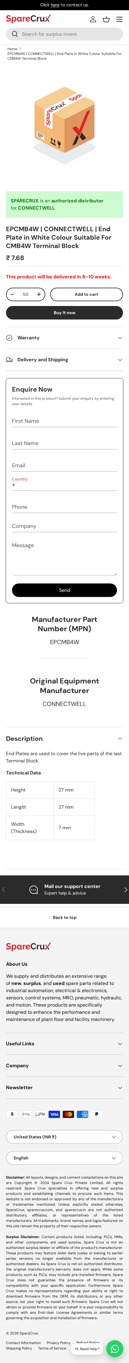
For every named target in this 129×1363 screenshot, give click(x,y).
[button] (106, 19)
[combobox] (64, 34)
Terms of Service (52, 1348)
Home (12, 49)
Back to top (64, 917)
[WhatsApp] (115, 1349)
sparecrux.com (40, 1209)
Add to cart (86, 294)
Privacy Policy (58, 1342)
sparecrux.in (75, 1209)
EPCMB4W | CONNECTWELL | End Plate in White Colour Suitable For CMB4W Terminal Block (65, 56)
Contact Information (23, 1342)
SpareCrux (29, 1333)
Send (64, 590)
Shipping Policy (19, 1348)
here (55, 5)
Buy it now (65, 312)
